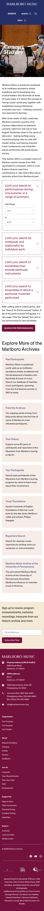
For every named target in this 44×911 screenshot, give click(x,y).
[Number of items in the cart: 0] (35, 13)
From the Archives (15, 407)
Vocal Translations (16, 501)
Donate (12, 13)
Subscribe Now (12, 640)
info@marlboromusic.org (18, 704)
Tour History (12, 439)
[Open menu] (24, 20)
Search (25, 13)
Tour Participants (15, 470)
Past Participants (15, 359)
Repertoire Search (15, 535)
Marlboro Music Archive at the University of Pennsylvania (22, 565)
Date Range (10, 204)
